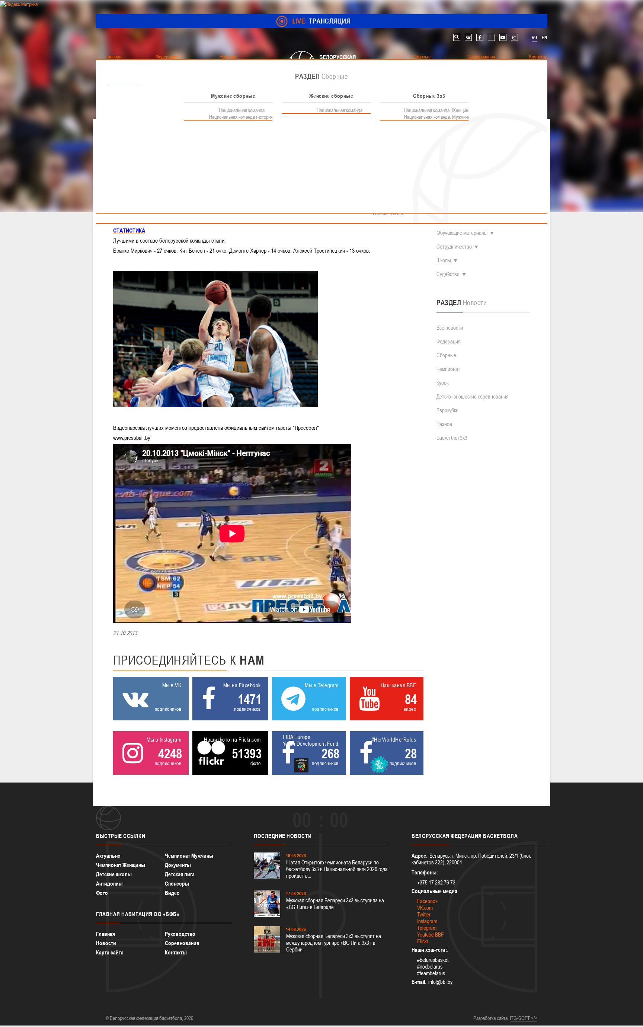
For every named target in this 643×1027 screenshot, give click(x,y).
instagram (514, 37)
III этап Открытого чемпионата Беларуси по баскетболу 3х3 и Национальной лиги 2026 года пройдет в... (337, 869)
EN (544, 37)
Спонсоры (177, 883)
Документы (178, 865)
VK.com (425, 908)
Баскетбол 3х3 (451, 438)
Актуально (108, 855)
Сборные (446, 355)
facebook (479, 37)
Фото (102, 893)
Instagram (427, 921)
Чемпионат (448, 369)
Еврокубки (447, 410)
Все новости (449, 327)
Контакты (176, 952)
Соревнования (182, 943)
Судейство (448, 274)
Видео (172, 893)
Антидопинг (109, 883)
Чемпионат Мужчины (189, 855)
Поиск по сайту (456, 37)
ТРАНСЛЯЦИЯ (321, 21)
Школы (443, 260)
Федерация (448, 341)
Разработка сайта (490, 1018)
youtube (502, 37)
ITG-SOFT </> (523, 1018)
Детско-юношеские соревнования (472, 396)
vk (468, 37)
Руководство (180, 934)
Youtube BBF (430, 934)
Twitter (424, 914)
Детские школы (114, 874)
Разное (444, 424)
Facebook (427, 901)
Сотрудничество (454, 246)
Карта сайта (110, 952)
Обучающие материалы (461, 233)
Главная (105, 934)
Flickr (422, 941)
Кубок (442, 383)
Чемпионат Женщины (120, 865)
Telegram (426, 928)
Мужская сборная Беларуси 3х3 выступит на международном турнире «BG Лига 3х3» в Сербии (333, 943)
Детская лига (180, 874)
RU (534, 37)
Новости (106, 943)
